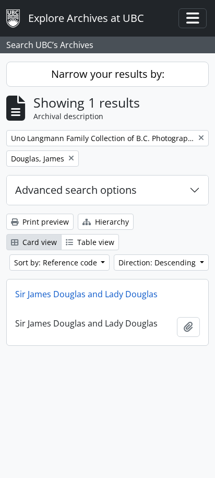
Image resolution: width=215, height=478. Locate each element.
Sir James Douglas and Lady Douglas (86, 294)
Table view (94, 242)
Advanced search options (76, 190)
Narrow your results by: (107, 74)
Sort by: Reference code (56, 262)
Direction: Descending (158, 262)
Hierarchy (111, 222)
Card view (38, 242)
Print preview (44, 222)
